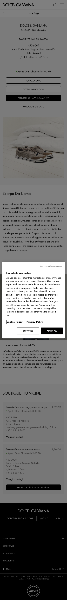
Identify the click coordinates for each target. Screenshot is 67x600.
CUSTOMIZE (28, 330)
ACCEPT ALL (52, 330)
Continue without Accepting (51, 266)
